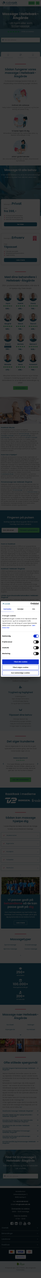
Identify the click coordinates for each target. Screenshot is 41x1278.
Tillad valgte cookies (20, 667)
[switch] (36, 641)
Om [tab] (33, 609)
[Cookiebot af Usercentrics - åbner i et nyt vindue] (30, 604)
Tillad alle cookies (20, 662)
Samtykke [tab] (7, 609)
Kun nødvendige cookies (20, 673)
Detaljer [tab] (20, 609)
